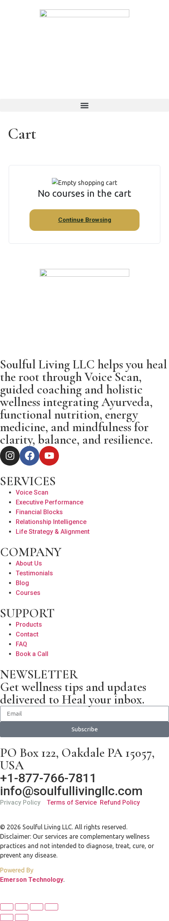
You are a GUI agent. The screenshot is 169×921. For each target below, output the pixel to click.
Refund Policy (120, 802)
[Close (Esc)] (51, 906)
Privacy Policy (20, 802)
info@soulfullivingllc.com (71, 790)
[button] (84, 105)
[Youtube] (49, 456)
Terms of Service (72, 802)
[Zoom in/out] (6, 906)
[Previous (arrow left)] (6, 917)
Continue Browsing (84, 219)
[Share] (36, 906)
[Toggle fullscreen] (21, 906)
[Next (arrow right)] (21, 917)
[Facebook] (29, 456)
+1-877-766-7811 (48, 778)
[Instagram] (10, 456)
